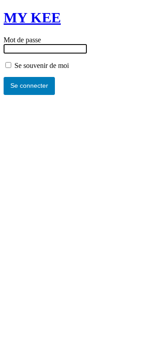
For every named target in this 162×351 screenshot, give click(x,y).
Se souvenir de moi (41, 65)
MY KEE (32, 17)
